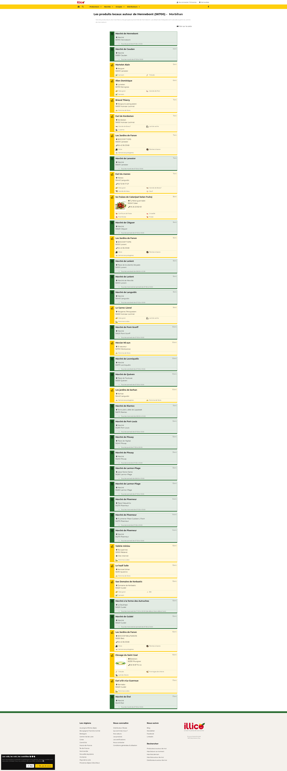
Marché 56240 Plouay (120, 457)
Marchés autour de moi (155, 757)
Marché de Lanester (125, 158)
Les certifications (119, 739)
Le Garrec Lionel (123, 308)
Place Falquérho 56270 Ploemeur (123, 504)
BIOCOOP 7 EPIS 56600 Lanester (123, 140)
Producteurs (94, 7)
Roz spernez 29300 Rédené (121, 551)
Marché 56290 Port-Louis (122, 426)
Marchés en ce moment (155, 751)
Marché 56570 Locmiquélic (123, 364)
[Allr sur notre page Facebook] (208, 7)
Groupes (119, 7)
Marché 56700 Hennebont (122, 38)
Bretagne (83, 734)
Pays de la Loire (85, 760)
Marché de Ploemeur (126, 499)
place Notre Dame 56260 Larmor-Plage (124, 473)
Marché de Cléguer (125, 222)
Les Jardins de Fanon (126, 135)
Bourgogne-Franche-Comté (90, 731)
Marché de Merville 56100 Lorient (124, 282)
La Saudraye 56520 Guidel (121, 606)
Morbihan (176, 14)
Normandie (84, 751)
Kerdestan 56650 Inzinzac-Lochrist (125, 121)
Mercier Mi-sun (122, 343)
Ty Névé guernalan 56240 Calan (136, 202)
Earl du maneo (122, 174)
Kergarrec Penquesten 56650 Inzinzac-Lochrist (125, 313)
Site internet (123, 556)
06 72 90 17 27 (123, 184)
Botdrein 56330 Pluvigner (134, 660)
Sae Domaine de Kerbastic (128, 581)
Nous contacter (118, 742)
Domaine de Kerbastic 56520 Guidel (125, 586)
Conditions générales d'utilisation (125, 745)
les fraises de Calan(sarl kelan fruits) (133, 197)
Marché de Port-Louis (126, 421)
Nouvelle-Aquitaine (87, 754)
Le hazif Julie (122, 565)
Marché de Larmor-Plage (127, 468)
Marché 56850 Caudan (121, 54)
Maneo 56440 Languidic (122, 179)
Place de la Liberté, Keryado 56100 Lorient (127, 266)
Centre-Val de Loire (86, 737)
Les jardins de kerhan (126, 390)
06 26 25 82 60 (136, 207)
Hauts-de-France (86, 745)
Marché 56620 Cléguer (121, 227)
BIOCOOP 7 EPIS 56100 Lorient (123, 243)
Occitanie (83, 757)
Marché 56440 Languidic (122, 297)
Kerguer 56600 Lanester (121, 70)
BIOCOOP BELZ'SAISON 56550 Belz (126, 637)
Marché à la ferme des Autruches (132, 601)
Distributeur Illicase (120, 728)
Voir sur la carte (185, 26)
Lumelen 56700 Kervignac (122, 86)
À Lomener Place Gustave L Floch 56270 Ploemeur (130, 520)
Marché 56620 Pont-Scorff (122, 332)
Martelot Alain (122, 64)
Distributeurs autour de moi (157, 760)
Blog (148, 728)
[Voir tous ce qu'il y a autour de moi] (78, 7)
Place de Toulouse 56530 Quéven (123, 379)
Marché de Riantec (125, 406)
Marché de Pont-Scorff (126, 327)
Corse (82, 739)
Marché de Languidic (126, 292)
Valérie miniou (122, 546)
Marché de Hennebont (126, 33)
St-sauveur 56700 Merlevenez (122, 348)
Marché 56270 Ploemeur (122, 535)
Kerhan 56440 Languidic (122, 395)
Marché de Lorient (124, 261)
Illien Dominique (123, 81)
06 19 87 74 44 (136, 665)
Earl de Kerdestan (124, 116)
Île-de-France (84, 748)
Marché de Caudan (125, 49)
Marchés (107, 7)
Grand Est (83, 742)
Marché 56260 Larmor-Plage (123, 489)
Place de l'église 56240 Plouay (123, 442)
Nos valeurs (117, 734)
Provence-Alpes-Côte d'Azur (90, 763)
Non (31, 766)
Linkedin (150, 737)
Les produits (117, 737)
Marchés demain (153, 754)
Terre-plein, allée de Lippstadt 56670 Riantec (128, 411)
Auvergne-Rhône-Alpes (88, 728)
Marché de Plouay (124, 437)
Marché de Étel (123, 697)
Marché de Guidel (124, 616)
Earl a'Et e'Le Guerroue (126, 681)
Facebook (150, 734)
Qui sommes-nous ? (120, 731)
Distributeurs (132, 7)
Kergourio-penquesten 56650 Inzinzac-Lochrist (126, 105)
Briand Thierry (122, 100)
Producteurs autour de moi (156, 748)
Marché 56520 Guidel (120, 621)
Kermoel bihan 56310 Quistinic (122, 570)
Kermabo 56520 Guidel (120, 686)
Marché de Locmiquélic (127, 359)
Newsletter (151, 731)
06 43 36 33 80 (123, 145)
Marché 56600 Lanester (121, 163)
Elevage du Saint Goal (126, 655)
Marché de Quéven (125, 374)
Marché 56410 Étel (119, 702)
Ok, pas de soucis (45, 766)
